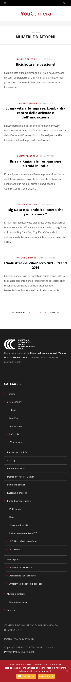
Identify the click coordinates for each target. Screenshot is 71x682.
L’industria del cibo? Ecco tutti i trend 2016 (35, 265)
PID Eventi (14, 549)
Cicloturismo (15, 442)
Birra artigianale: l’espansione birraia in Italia (35, 163)
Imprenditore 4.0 (15, 468)
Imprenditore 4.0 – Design (20, 476)
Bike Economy (14, 401)
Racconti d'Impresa (17, 492)
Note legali (28, 651)
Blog (11, 517)
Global (12, 409)
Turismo (11, 393)
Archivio (11, 609)
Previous (20, 312)
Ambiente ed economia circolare (25, 583)
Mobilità (13, 418)
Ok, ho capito (26, 676)
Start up (11, 460)
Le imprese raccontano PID (23, 533)
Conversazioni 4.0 (18, 525)
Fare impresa (13, 559)
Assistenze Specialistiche (22, 575)
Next (52, 312)
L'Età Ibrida (15, 509)
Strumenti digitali (16, 484)
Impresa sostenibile (17, 452)
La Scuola (14, 434)
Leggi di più (46, 676)
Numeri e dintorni (27, 59)
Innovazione (15, 426)
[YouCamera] (35, 14)
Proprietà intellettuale (20, 567)
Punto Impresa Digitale (19, 500)
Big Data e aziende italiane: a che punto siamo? (35, 211)
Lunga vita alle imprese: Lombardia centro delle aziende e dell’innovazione (35, 112)
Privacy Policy (12, 651)
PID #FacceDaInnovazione (22, 541)
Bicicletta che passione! (35, 64)
